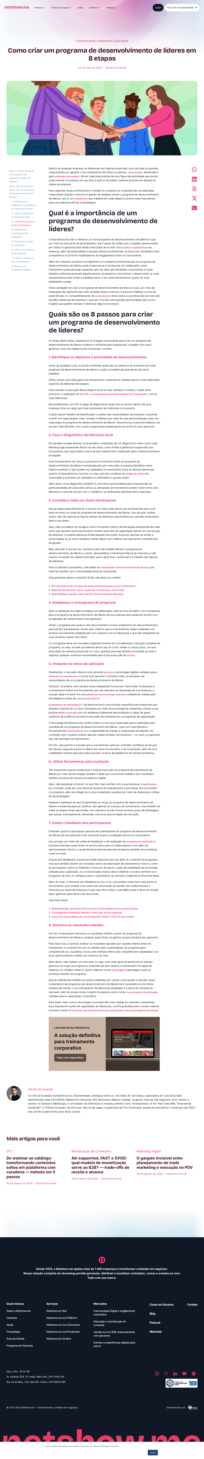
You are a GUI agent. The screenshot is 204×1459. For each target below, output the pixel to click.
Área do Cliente (15, 1338)
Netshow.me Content (58, 1338)
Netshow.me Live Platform (61, 1317)
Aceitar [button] (152, 1452)
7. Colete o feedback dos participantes (22, 260)
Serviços (52, 1303)
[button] (40, 7)
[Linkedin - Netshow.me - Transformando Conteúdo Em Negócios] (175, 1373)
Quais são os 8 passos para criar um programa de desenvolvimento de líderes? (21, 191)
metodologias (150, 992)
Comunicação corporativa (94, 41)
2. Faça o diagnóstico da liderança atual (23, 215)
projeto (131, 655)
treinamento (81, 198)
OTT (9, 1151)
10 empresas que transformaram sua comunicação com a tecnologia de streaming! (113, 1010)
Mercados (100, 1303)
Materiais (156, 1331)
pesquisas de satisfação (139, 841)
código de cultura (135, 473)
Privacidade (13, 1331)
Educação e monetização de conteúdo (110, 1323)
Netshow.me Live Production (63, 1331)
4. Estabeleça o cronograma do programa (20, 233)
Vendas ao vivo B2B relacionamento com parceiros (114, 1334)
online (96, 651)
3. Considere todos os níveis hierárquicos (23, 223)
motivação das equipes (67, 176)
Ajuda (10, 1324)
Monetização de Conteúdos (91, 1151)
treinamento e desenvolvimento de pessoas (125, 567)
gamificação (149, 784)
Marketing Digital (149, 1151)
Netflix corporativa (68, 712)
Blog (152, 1313)
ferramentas (133, 992)
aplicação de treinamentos (63, 676)
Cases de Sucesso (162, 1304)
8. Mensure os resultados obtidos (21, 268)
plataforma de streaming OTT (67, 704)
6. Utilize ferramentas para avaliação (23, 251)
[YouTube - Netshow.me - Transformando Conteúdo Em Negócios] (184, 1373)
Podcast (155, 1322)
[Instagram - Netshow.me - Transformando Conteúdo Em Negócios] (157, 1373)
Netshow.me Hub (56, 1310)
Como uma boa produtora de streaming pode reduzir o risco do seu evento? (92, 916)
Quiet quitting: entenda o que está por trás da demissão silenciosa (87, 594)
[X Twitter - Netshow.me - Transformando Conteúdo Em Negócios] (166, 1373)
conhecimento (103, 296)
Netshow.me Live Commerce (63, 1324)
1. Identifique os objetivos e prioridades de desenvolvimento (24, 205)
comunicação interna (88, 698)
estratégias (118, 970)
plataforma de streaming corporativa (107, 694)
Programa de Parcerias (20, 1345)
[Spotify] (193, 1373)
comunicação (135, 172)
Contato (192, 1304)
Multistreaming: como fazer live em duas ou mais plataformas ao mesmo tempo (94, 908)
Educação (121, 41)
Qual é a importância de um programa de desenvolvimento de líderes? (21, 176)
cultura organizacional (136, 247)
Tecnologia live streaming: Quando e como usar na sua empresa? (86, 912)
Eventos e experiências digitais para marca (114, 1344)
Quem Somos (15, 1303)
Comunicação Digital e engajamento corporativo (114, 1312)
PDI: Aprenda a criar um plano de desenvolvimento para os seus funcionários (93, 586)
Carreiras (12, 1317)
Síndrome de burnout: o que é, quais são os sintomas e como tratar (87, 590)
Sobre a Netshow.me (19, 1310)
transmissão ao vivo (77, 730)
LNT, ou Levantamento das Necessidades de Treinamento (115, 394)
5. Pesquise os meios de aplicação (23, 243)
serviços (108, 672)
